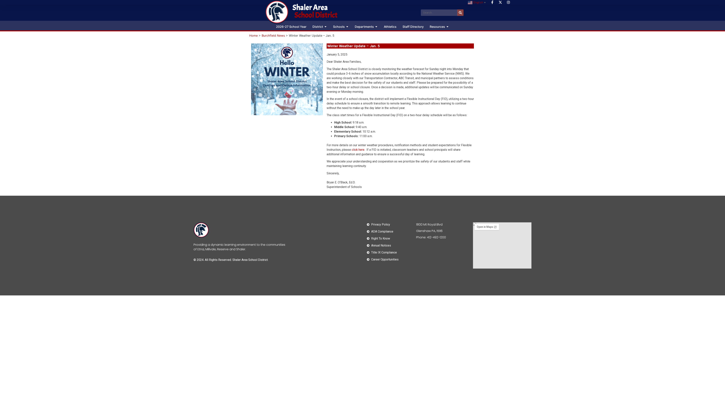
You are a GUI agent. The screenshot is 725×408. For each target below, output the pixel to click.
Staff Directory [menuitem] (413, 27)
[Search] (460, 12)
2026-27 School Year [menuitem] (291, 27)
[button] (325, 26)
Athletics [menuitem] (390, 27)
